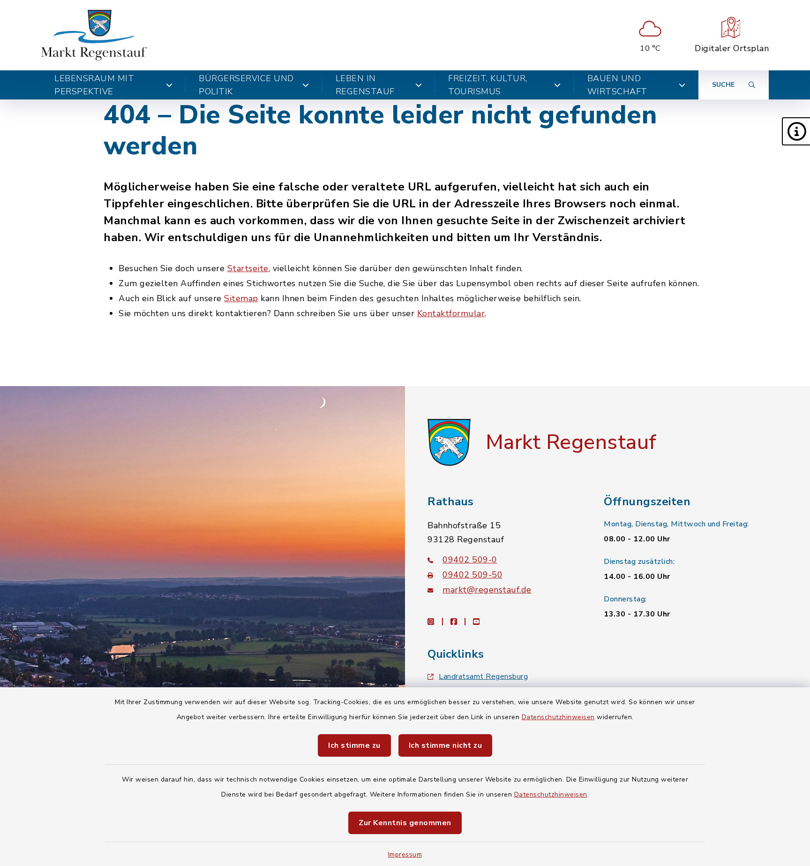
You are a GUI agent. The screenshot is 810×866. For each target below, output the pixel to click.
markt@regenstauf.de (487, 589)
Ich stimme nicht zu (445, 745)
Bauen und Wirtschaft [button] (617, 85)
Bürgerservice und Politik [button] (246, 85)
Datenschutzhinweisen (558, 717)
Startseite (248, 268)
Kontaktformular (451, 313)
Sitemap (241, 298)
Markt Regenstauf (571, 442)
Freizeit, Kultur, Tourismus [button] (487, 85)
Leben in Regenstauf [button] (365, 85)
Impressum (405, 854)
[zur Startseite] (94, 35)
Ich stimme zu (354, 745)
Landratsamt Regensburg (483, 676)
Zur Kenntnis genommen (405, 823)
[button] (796, 131)
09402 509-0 (469, 559)
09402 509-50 (472, 574)
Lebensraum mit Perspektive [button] (94, 85)
